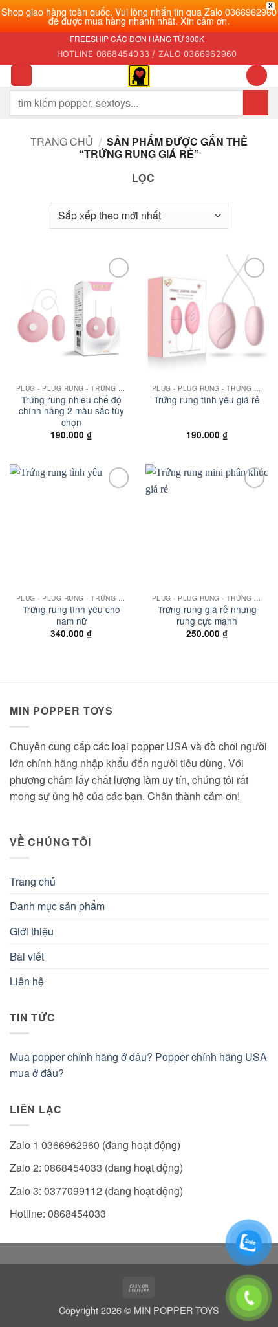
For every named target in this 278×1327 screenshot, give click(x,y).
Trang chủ (61, 141)
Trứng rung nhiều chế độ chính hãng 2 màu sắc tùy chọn (71, 411)
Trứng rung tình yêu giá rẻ (207, 400)
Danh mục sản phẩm (57, 905)
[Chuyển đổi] (260, 906)
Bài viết (27, 956)
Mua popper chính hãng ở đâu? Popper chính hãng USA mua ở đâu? (138, 1065)
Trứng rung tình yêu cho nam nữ (71, 615)
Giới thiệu (32, 931)
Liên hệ (27, 981)
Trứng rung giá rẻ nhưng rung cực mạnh (207, 615)
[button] (21, 75)
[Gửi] (255, 102)
